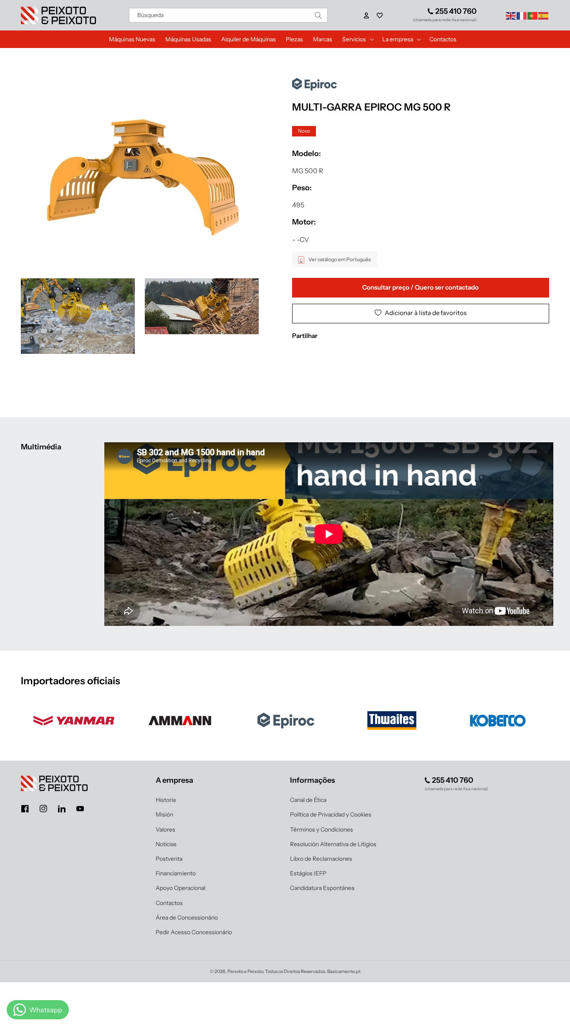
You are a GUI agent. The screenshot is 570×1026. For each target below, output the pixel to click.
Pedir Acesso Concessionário (194, 932)
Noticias (166, 844)
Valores (165, 829)
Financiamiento (176, 873)
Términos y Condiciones (321, 829)
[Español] (543, 15)
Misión (164, 814)
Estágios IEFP (308, 873)
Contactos (169, 903)
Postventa (169, 858)
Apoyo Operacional (180, 888)
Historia (166, 800)
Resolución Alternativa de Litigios (333, 844)
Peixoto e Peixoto (245, 971)
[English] (511, 15)
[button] (380, 15)
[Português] (532, 15)
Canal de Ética (308, 800)
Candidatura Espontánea (322, 888)
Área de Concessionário (187, 917)
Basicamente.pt (344, 971)
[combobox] (228, 15)
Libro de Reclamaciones (321, 858)
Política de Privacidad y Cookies (330, 814)
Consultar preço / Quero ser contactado (420, 288)
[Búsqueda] (318, 15)
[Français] (522, 15)
